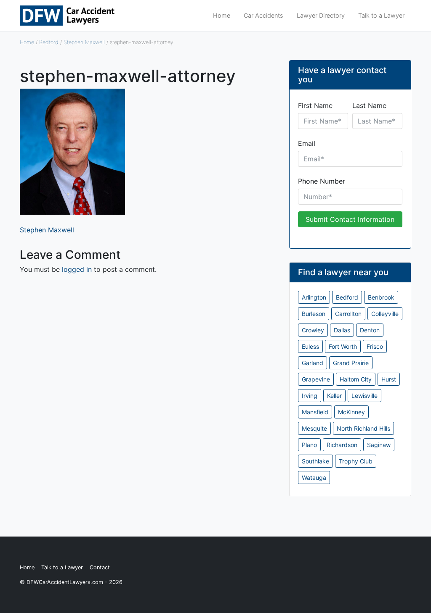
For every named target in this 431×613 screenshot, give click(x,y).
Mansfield (315, 412)
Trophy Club (355, 461)
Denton (370, 330)
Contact (100, 567)
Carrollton (348, 313)
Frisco (375, 346)
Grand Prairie (351, 362)
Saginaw (379, 444)
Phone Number (321, 181)
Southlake (315, 461)
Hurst (388, 379)
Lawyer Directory (321, 15)
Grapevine (316, 379)
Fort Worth (343, 346)
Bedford (49, 42)
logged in (77, 269)
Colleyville (385, 313)
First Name (315, 105)
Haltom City (356, 379)
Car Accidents (263, 15)
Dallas (342, 330)
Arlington (314, 297)
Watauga (314, 477)
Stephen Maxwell (84, 42)
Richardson (342, 444)
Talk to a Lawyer (381, 15)
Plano (309, 444)
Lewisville (364, 395)
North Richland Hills (363, 428)
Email (306, 143)
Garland (312, 362)
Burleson (313, 313)
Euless (310, 346)
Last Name (369, 105)
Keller (334, 395)
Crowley (313, 330)
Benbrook (381, 297)
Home (221, 15)
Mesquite (314, 428)
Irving (309, 395)
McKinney (351, 412)
